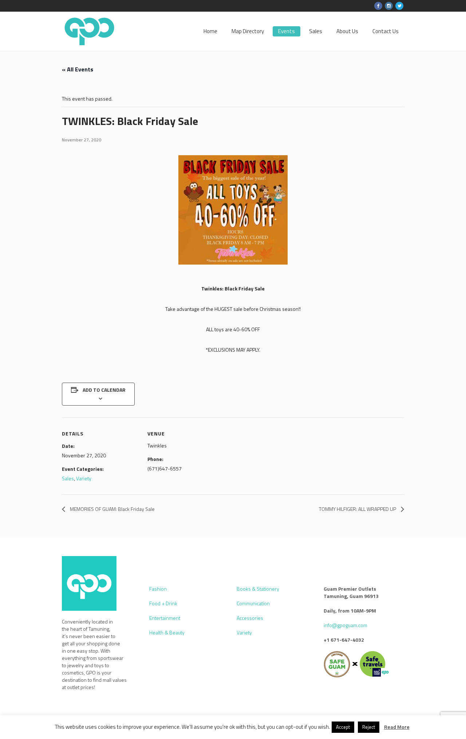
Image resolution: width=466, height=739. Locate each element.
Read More (397, 727)
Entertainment (164, 618)
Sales (68, 478)
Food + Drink (163, 603)
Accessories (250, 618)
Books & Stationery (258, 589)
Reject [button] (368, 727)
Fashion (158, 589)
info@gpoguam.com (345, 625)
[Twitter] (399, 6)
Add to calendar (104, 390)
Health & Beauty (167, 632)
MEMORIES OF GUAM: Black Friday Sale (112, 509)
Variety (83, 478)
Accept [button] (343, 727)
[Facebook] (378, 6)
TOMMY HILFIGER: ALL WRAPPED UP (358, 509)
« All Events (77, 69)
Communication (253, 603)
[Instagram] (389, 6)
